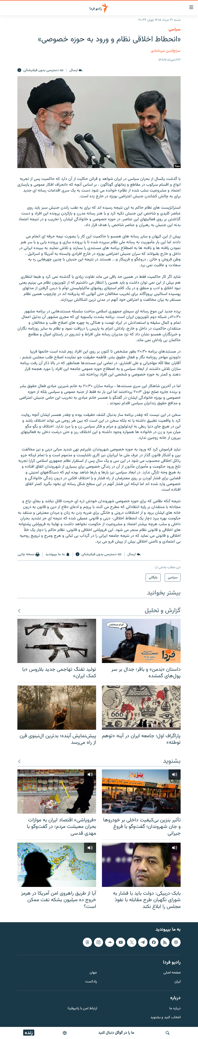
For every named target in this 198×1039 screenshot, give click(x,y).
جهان (93, 972)
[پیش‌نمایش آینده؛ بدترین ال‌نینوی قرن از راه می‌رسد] (56, 707)
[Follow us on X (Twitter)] (131, 942)
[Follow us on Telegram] (142, 942)
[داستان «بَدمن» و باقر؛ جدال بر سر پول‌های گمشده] (141, 641)
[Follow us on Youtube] (120, 942)
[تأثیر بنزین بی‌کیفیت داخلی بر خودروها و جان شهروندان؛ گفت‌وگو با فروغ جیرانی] (141, 791)
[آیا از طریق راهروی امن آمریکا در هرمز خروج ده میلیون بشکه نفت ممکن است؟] (56, 865)
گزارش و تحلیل (163, 611)
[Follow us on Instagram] (98, 942)
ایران (177, 981)
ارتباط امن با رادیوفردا (82, 1008)
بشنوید (172, 761)
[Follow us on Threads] (87, 942)
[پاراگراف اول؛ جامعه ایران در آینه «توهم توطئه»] (141, 707)
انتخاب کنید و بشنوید (165, 1017)
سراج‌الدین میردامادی (166, 51)
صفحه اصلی (172, 972)
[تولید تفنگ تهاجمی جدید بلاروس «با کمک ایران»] (56, 641)
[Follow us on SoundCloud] (109, 942)
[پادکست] (64, 1033)
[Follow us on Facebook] (153, 942)
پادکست (91, 981)
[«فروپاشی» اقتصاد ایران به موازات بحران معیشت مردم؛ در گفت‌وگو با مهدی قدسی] (56, 791)
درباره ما (175, 1008)
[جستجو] (167, 1033)
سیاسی (175, 29)
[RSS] (165, 942)
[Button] (76, 70)
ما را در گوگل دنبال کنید (116, 1033)
